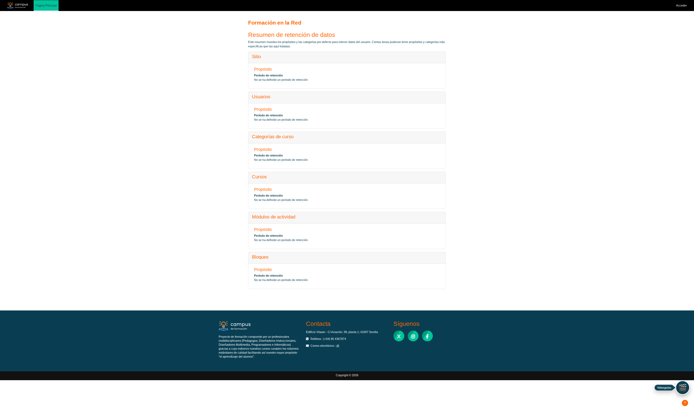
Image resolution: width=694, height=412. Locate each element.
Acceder (681, 5)
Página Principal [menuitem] (46, 5)
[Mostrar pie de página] (685, 403)
